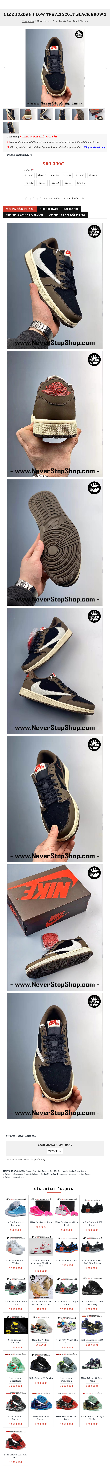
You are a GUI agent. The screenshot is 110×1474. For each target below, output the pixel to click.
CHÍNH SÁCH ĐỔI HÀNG (67, 215)
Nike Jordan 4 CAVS (67, 1260)
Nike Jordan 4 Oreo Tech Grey (92, 1303)
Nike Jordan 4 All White (15, 1262)
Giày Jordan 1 (43, 1171)
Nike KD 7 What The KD (67, 1341)
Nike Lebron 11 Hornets (41, 1418)
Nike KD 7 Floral (41, 1340)
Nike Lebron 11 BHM (92, 1340)
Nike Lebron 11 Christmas (16, 1379)
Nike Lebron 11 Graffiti (16, 1418)
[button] (4, 68)
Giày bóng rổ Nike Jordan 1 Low (16, 1174)
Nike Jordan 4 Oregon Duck (67, 1303)
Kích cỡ (28, 170)
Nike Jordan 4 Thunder (15, 1341)
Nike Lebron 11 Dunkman (67, 1379)
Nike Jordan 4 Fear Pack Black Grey (92, 1262)
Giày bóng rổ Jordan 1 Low (41, 1174)
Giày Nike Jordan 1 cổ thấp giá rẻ (66, 1174)
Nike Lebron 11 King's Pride (92, 1418)
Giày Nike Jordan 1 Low (27, 1171)
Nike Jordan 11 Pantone (16, 1224)
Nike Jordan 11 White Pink (66, 1224)
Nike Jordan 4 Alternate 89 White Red (41, 1263)
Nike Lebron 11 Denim (41, 1378)
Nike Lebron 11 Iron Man (66, 1418)
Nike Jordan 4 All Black (92, 1224)
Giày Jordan (85, 1174)
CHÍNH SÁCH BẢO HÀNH (24, 215)
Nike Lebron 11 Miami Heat (16, 1456)
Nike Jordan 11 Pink (41, 1222)
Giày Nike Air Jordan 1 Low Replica (72, 1171)
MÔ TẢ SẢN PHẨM (20, 209)
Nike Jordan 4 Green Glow (15, 1303)
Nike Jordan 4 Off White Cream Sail (41, 1303)
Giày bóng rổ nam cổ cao (13, 1177)
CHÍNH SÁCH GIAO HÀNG (59, 209)
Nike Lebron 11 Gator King (92, 1379)
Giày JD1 (53, 1171)
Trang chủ (28, 21)
